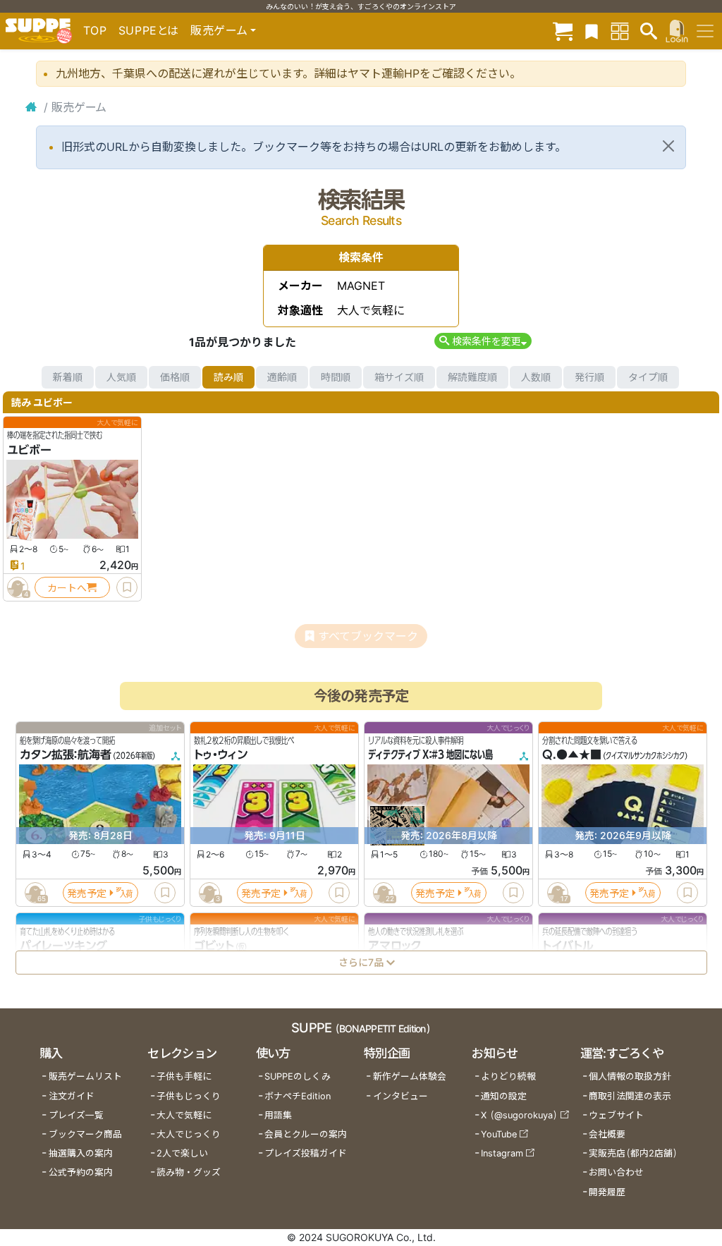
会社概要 (607, 1134)
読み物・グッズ (189, 1172)
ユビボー (29, 450)
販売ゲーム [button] (218, 30)
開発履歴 (607, 1192)
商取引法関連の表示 (630, 1096)
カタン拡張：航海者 (65, 755)
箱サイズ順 (399, 377)
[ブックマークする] (126, 587)
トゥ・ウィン (220, 755)
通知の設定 (504, 1096)
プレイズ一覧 (76, 1115)
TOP (95, 30)
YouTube (499, 1134)
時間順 (335, 377)
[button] (482, 341)
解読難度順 (472, 377)
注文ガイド (71, 1096)
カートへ (67, 588)
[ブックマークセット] (591, 30)
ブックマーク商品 (85, 1134)
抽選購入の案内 (81, 1153)
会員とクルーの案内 (305, 1134)
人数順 (536, 377)
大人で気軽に (184, 1115)
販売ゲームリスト (85, 1076)
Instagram (502, 1153)
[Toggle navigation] (705, 31)
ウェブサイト (616, 1115)
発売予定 (86, 893)
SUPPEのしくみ (297, 1076)
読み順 (228, 377)
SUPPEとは (148, 30)
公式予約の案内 (81, 1172)
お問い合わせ (616, 1172)
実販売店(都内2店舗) (633, 1153)
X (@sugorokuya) (519, 1115)
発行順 (589, 377)
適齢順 (282, 377)
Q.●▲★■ (571, 755)
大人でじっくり (189, 1134)
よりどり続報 (508, 1076)
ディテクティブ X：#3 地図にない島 (430, 755)
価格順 (175, 377)
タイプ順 (648, 377)
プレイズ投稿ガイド (305, 1153)
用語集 (278, 1115)
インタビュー (400, 1096)
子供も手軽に (184, 1076)
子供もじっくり (189, 1096)
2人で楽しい (182, 1153)
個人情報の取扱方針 (630, 1076)
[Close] (668, 146)
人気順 (121, 377)
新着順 (67, 377)
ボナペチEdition (297, 1096)
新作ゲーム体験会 (409, 1076)
